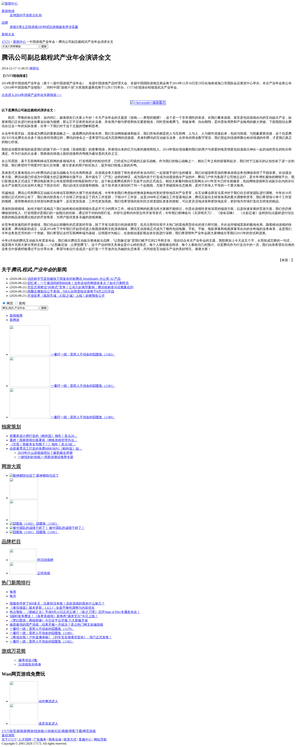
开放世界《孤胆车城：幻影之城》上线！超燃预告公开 (66, 295)
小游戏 (49, 731)
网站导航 (100, 739)
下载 (79, 731)
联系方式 (70, 739)
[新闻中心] (10, 3)
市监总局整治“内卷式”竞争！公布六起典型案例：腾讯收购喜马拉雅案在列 (80, 287)
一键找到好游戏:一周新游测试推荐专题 (45, 457)
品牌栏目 (11, 541)
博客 (72, 731)
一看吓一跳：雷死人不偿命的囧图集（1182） (42, 641)
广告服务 (39, 739)
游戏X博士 (17, 27)
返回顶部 (8, 735)
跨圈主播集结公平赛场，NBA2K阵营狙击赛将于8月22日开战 (70, 291)
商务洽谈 (55, 739)
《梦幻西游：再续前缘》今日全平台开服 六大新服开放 (49, 620)
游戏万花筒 (14, 651)
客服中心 (85, 739)
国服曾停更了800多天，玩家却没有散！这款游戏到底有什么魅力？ (57, 603)
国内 (19, 15)
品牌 (5, 22)
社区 (58, 731)
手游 (26, 15)
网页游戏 (89, 731)
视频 (65, 731)
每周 (13, 591)
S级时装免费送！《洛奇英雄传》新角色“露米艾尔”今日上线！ (54, 616)
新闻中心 (19, 41)
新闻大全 (8, 34)
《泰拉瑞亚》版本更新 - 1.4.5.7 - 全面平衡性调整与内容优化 (52, 607)
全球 (13, 15)
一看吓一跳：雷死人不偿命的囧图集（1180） (42, 633)
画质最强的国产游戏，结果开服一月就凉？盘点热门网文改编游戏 (56, 624)
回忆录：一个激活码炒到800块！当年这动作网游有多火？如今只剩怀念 (78, 283)
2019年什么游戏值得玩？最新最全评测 (45, 452)
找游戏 (39, 731)
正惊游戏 (31, 27)
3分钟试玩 (45, 27)
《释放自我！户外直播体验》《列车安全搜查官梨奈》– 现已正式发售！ (61, 637)
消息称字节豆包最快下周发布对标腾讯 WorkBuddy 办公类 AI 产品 (74, 278)
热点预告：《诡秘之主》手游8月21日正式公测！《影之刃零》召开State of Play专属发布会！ (75, 612)
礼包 (38, 15)
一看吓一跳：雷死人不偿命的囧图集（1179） (42, 629)
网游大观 (11, 466)
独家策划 (11, 426)
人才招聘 (24, 739)
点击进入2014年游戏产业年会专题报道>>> (32, 95)
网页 (10, 303)
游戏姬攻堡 (60, 27)
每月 (13, 596)
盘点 (32, 15)
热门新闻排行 (16, 582)
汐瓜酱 (73, 27)
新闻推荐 (16, 315)
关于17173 (9, 739)
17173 (6, 41)
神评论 (34, 68)
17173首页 (9, 731)
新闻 (22, 303)
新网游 (14, 319)
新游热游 (8, 11)
